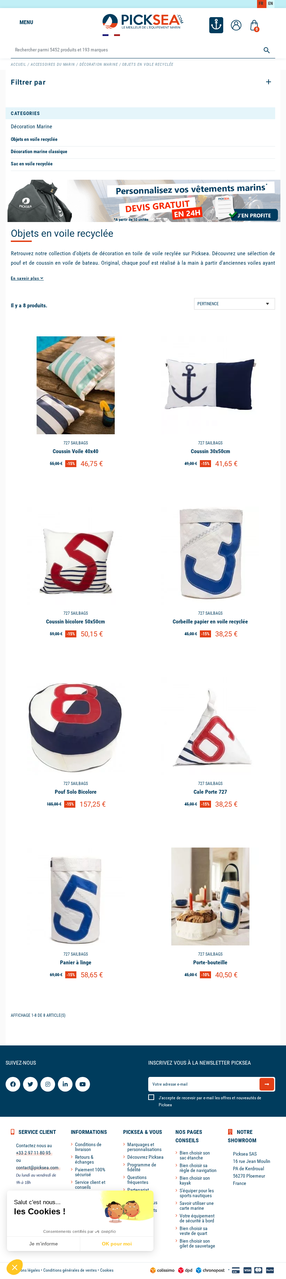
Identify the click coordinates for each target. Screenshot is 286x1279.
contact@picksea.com (37, 1167)
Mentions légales (25, 1270)
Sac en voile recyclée (32, 163)
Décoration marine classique (39, 151)
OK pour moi (117, 1243)
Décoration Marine (31, 126)
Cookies (106, 1270)
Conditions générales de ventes (70, 1270)
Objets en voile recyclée (34, 139)
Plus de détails (76, 481)
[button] (14, 1267)
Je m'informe (43, 1243)
